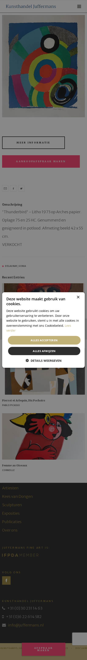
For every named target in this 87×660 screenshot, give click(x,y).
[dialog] (43, 330)
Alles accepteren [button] (44, 340)
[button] (43, 361)
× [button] (78, 297)
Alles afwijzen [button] (44, 351)
